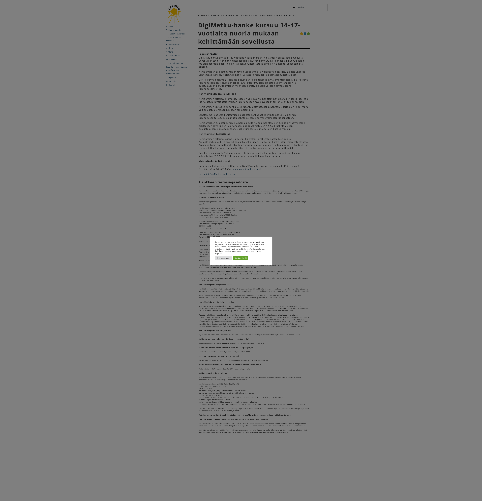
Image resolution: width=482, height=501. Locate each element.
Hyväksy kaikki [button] (241, 258)
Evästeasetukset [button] (223, 258)
